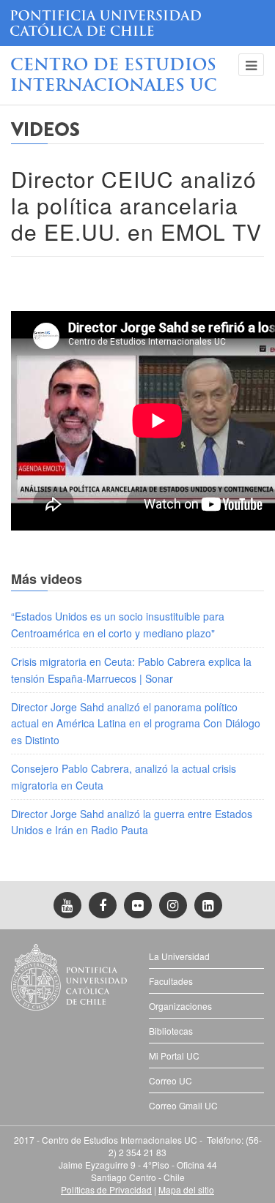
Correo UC (170, 1080)
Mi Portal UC (174, 1055)
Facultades (171, 981)
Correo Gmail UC (183, 1105)
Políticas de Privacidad (106, 1189)
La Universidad (179, 956)
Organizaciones (180, 1006)
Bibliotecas (171, 1030)
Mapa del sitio (186, 1189)
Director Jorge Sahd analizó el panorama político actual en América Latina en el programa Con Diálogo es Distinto (135, 723)
